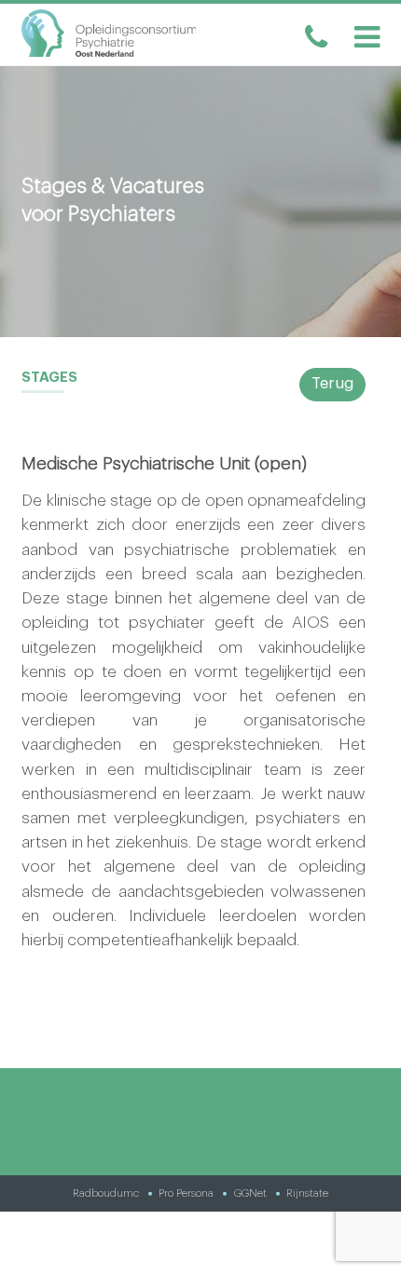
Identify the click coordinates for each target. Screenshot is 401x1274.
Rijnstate (307, 1193)
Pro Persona (186, 1193)
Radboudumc (106, 1193)
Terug (332, 383)
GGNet (250, 1193)
